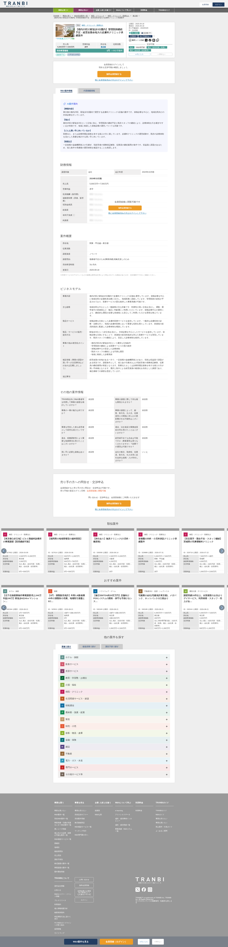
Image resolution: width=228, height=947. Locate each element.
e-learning (119, 810)
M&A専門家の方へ (81, 835)
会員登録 (205, 4)
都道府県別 (58, 851)
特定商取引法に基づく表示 (62, 918)
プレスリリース (60, 900)
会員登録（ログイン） (116, 941)
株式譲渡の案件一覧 (61, 863)
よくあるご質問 (161, 831)
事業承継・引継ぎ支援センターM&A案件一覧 (62, 824)
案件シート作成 (136, 40)
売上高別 (57, 855)
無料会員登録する (114, 74)
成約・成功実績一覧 (122, 825)
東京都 (135, 16)
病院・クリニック (97, 16)
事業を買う (67, 16)
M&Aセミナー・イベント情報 (62, 895)
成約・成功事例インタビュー (123, 820)
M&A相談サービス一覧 (62, 839)
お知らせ (57, 890)
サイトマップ (59, 933)
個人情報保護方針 (61, 908)
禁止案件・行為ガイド (164, 827)
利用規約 (57, 904)
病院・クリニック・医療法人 (118, 16)
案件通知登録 (59, 872)
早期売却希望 (75, 55)
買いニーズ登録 (60, 829)
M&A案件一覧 (59, 815)
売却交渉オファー (81, 815)
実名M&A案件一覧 (61, 819)
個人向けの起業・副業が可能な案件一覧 (62, 834)
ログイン (218, 4)
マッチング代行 (80, 831)
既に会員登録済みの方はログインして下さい (114, 80)
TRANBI (56, 16)
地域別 (56, 847)
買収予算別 (58, 859)
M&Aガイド (160, 815)
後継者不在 (60, 55)
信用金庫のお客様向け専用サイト (84, 892)
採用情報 (57, 929)
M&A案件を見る (81, 941)
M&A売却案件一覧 (81, 16)
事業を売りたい (80, 810)
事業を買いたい (60, 810)
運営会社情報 (59, 886)
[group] (22, 551)
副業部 (97, 810)
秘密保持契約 (59, 912)
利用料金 (138, 810)
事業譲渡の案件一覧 (61, 868)
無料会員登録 (84, 885)
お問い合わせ (84, 880)
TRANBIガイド (161, 810)
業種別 (56, 843)
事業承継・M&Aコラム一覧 (123, 830)
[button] (221, 551)
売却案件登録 (80, 819)
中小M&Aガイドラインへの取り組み (62, 924)
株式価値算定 (80, 823)
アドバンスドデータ (122, 815)
